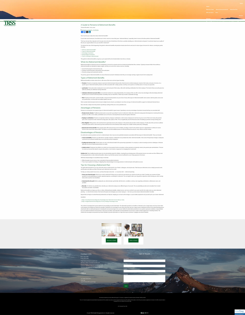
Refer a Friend (239, 43)
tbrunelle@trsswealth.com (96, 267)
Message (131, 274)
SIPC (145, 297)
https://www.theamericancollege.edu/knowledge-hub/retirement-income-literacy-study (103, 199)
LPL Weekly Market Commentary (235, 31)
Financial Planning (210, 21)
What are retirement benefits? (89, 49)
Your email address (133, 263)
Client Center (226, 34)
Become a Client (111, 240)
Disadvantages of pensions (88, 54)
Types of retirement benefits (88, 51)
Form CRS (125, 306)
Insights (218, 28)
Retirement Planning (237, 21)
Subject (130, 269)
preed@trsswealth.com (91, 261)
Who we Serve (209, 12)
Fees (217, 12)
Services (208, 18)
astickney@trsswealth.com (96, 265)
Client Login (240, 37)
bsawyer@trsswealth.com (95, 264)
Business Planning (210, 24)
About (207, 6)
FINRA (141, 297)
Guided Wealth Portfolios (229, 37)
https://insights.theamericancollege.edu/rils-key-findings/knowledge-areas (100, 201)
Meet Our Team (210, 9)
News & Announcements (222, 9)
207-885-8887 (85, 256)
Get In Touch (231, 43)
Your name (131, 258)
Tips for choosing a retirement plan (90, 56)
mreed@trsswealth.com (94, 262)
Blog (217, 31)
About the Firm (233, 9)
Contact (230, 40)
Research (222, 31)
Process (241, 15)
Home (241, 3)
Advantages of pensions (87, 53)
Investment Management (223, 21)
